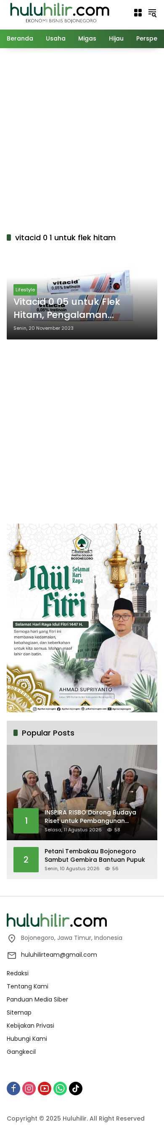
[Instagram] (29, 1088)
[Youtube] (44, 1088)
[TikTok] (75, 1088)
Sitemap (19, 1012)
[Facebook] (13, 1088)
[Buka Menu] (138, 13)
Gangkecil (21, 1052)
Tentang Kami (27, 986)
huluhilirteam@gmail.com (59, 954)
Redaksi (18, 973)
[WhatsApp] (60, 1088)
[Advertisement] (82, 139)
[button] (152, 13)
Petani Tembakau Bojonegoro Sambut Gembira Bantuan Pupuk (95, 855)
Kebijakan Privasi (30, 1025)
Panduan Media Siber (37, 999)
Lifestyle (25, 289)
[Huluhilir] (59, 12)
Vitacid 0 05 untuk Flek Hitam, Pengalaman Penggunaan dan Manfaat (76, 309)
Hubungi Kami (27, 1038)
